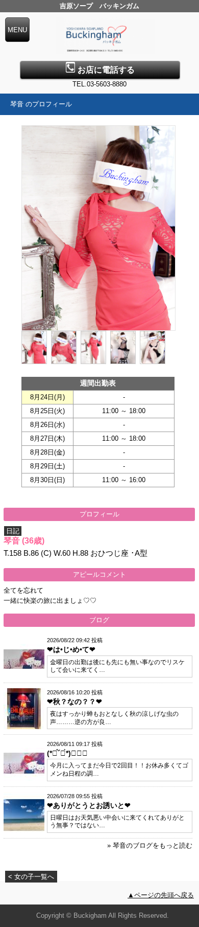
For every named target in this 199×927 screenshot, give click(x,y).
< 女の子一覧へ (31, 876)
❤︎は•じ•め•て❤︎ (71, 649)
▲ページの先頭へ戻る (161, 895)
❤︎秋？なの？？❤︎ (74, 701)
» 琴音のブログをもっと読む (149, 845)
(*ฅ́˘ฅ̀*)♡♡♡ (67, 753)
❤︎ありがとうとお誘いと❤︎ (89, 805)
